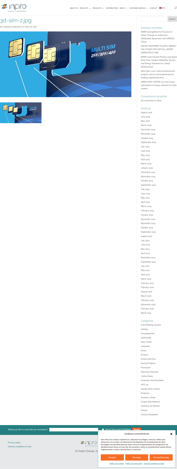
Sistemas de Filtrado (150, 406)
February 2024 (147, 210)
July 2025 (145, 146)
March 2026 (146, 125)
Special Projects (148, 363)
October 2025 (147, 138)
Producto (145, 393)
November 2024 (148, 176)
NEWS (122, 8)
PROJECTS (84, 8)
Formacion (145, 367)
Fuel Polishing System (151, 325)
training (144, 329)
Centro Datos (147, 376)
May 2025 (145, 155)
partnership (146, 338)
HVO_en (144, 385)
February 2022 (147, 283)
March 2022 (146, 279)
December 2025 (148, 129)
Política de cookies (117, 464)
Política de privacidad (133, 464)
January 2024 (147, 215)
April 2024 (145, 202)
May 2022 (145, 270)
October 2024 (147, 181)
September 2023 (148, 232)
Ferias (143, 350)
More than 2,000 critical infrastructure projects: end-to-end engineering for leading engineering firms (158, 74)
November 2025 (148, 134)
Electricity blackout (149, 372)
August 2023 (146, 236)
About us (74, 8)
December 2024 (148, 172)
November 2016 (148, 304)
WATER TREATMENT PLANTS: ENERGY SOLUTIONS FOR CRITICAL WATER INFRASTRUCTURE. (158, 49)
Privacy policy (14, 442)
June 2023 (145, 245)
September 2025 (148, 142)
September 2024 (148, 185)
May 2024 (145, 198)
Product (144, 355)
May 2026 (145, 121)
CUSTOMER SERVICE (137, 8)
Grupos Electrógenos (150, 402)
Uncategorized (147, 333)
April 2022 (145, 275)
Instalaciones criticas (150, 389)
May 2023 (145, 249)
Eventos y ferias (148, 397)
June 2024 (145, 193)
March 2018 (146, 296)
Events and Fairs (148, 359)
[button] (171, 434)
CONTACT (153, 8)
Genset (144, 410)
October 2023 (147, 228)
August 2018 (146, 292)
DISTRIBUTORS (112, 8)
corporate (145, 346)
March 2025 (146, 164)
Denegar (137, 457)
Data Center (146, 342)
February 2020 (147, 287)
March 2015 (146, 313)
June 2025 (145, 151)
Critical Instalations (149, 414)
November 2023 (148, 223)
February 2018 (147, 300)
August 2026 (146, 112)
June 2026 (145, 117)
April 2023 (145, 253)
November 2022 (148, 257)
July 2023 (145, 240)
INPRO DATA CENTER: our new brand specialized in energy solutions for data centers (158, 85)
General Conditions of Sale (154, 464)
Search (172, 19)
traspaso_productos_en (13, 27)
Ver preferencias (161, 457)
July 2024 (145, 189)
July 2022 (145, 266)
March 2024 (146, 206)
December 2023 (148, 219)
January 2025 (147, 168)
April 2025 (145, 159)
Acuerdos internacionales (152, 380)
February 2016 (147, 309)
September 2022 (148, 262)
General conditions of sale (19, 446)
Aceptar (112, 457)
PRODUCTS (97, 8)
